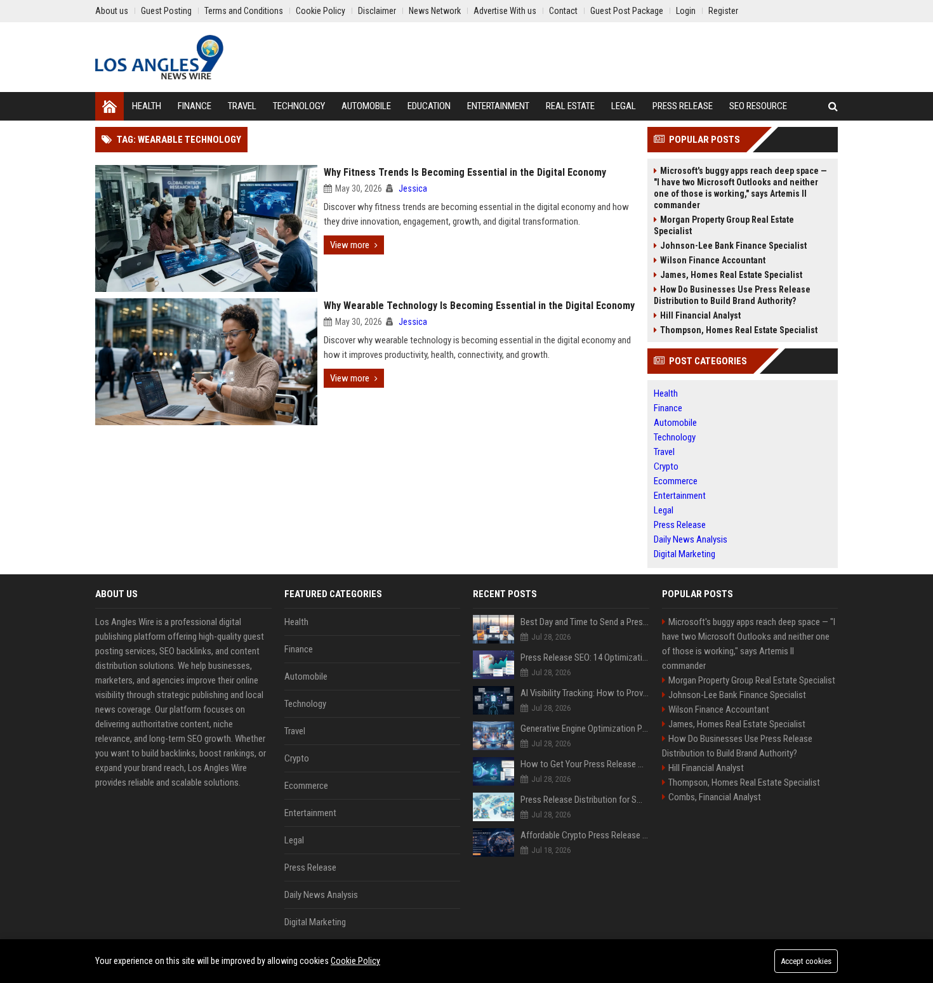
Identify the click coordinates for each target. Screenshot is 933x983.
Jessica (413, 188)
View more (349, 245)
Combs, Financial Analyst (714, 797)
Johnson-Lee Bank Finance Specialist (733, 246)
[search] (833, 106)
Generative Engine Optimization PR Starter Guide (584, 728)
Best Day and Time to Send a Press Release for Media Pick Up (584, 622)
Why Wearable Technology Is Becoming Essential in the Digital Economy (479, 306)
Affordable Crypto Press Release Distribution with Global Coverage (584, 835)
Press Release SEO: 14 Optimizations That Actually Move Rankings (584, 657)
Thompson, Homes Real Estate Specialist (738, 330)
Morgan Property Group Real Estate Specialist (724, 225)
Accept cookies (806, 961)
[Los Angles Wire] (159, 57)
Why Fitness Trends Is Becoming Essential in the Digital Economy (465, 172)
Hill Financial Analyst (700, 315)
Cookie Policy (355, 961)
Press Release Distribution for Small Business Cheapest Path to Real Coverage (584, 799)
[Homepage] (109, 106)
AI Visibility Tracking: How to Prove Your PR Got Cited (584, 693)
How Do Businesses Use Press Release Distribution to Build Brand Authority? (732, 295)
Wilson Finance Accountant (712, 260)
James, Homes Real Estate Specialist (731, 275)
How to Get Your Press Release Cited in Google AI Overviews (584, 764)
